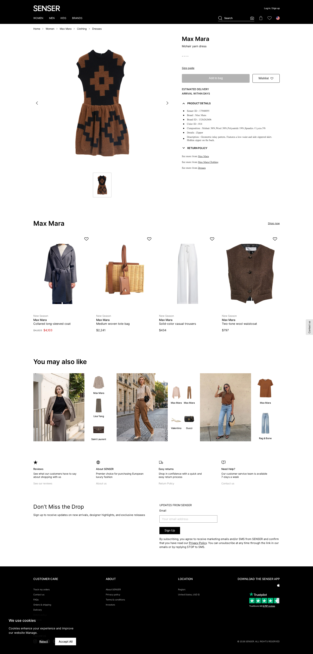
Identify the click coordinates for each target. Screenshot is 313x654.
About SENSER (113, 589)
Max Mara (66, 28)
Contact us (227, 483)
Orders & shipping (42, 604)
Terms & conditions (115, 599)
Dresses (97, 28)
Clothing (82, 28)
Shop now (274, 223)
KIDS (63, 18)
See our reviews (42, 483)
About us (101, 483)
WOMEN (38, 18)
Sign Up (169, 530)
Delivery (37, 609)
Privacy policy (113, 594)
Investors (110, 604)
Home (36, 28)
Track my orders (41, 589)
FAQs (36, 599)
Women (50, 28)
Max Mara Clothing (208, 162)
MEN (52, 18)
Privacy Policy (198, 543)
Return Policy (166, 483)
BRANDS (77, 18)
